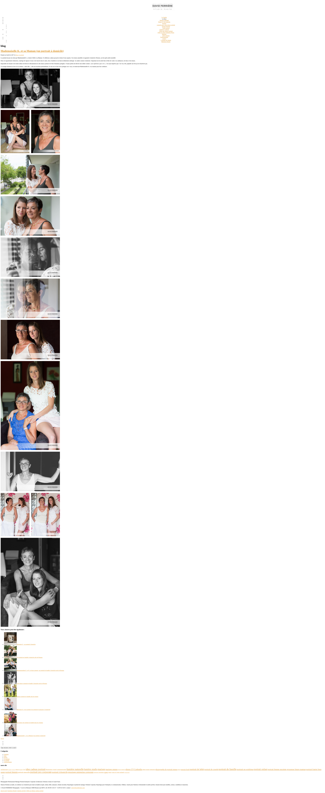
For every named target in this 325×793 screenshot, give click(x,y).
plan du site (4, 791)
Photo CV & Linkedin (164, 22)
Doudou (20, 769)
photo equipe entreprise (149, 769)
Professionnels (164, 37)
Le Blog (164, 19)
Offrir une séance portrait (166, 31)
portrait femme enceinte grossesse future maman (287, 769)
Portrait (164, 23)
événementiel (126, 772)
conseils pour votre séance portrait (166, 25)
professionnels (8, 762)
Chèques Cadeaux (164, 29)
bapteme (6, 754)
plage (179, 769)
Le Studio (164, 17)
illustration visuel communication (56, 769)
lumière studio (91, 769)
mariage (101, 769)
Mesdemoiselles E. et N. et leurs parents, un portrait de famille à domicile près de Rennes (40, 670)
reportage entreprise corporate (80, 772)
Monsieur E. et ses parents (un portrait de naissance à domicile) (33, 709)
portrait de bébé (197, 769)
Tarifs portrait (166, 28)
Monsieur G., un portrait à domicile (26, 644)
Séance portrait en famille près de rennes (27, 696)
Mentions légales (165, 42)
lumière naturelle (75, 769)
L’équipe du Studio (166, 40)
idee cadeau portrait (35, 769)
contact (164, 38)
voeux (109, 772)
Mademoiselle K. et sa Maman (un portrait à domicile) (32, 50)
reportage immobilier (99, 772)
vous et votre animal (118, 772)
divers (5, 757)
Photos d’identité (164, 20)
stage (106, 772)
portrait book (185, 769)
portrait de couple (211, 769)
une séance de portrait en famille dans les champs (30, 722)
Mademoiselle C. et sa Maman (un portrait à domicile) (31, 735)
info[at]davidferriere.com (78, 788)
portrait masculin (24, 772)
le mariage (7, 759)
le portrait (21, 55)
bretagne (13, 769)
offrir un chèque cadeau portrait (35, 791)
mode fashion (121, 769)
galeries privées (21, 791)
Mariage (164, 34)
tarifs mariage (166, 35)
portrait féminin (11, 772)
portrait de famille (227, 769)
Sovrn (2, 738)
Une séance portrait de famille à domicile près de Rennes (32, 683)
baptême (10, 769)
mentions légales (12, 791)
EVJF (24, 769)
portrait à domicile (60, 772)
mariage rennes (112, 769)
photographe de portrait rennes (166, 769)
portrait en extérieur (245, 769)
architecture (4, 769)
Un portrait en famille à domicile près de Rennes (29, 657)
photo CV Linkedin (133, 769)
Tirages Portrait (166, 26)
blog (17, 55)
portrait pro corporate (41, 772)
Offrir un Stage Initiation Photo (166, 32)
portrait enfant (260, 769)
